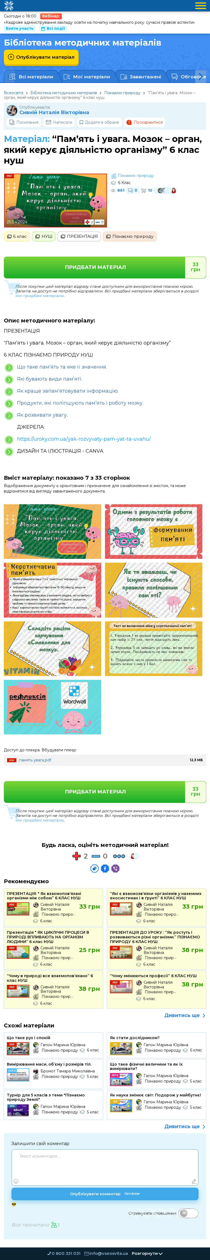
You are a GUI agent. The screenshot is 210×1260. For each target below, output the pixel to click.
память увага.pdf (35, 760)
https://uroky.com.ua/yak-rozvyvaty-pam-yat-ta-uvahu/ (84, 439)
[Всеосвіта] (9, 6)
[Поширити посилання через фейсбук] (105, 868)
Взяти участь (20, 28)
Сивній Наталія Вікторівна (54, 112)
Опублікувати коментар (105, 1193)
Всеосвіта (13, 92)
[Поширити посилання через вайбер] (115, 868)
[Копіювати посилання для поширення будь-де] (95, 868)
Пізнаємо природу (122, 92)
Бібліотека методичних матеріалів (63, 92)
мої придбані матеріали (39, 295)
